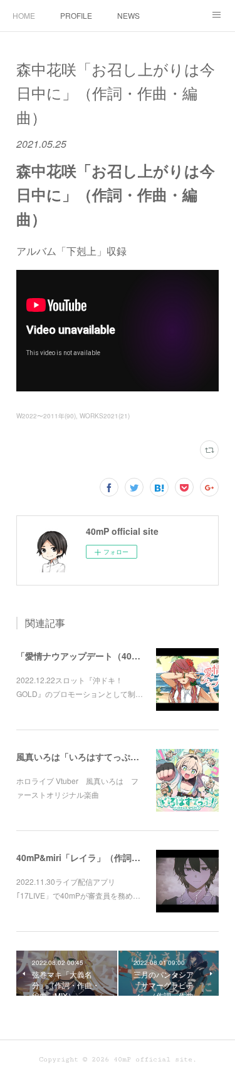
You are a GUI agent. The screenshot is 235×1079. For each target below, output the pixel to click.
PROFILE (76, 15)
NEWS (128, 15)
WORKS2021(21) (105, 415)
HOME (24, 15)
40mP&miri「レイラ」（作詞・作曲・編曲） (104, 857)
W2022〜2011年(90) (46, 415)
